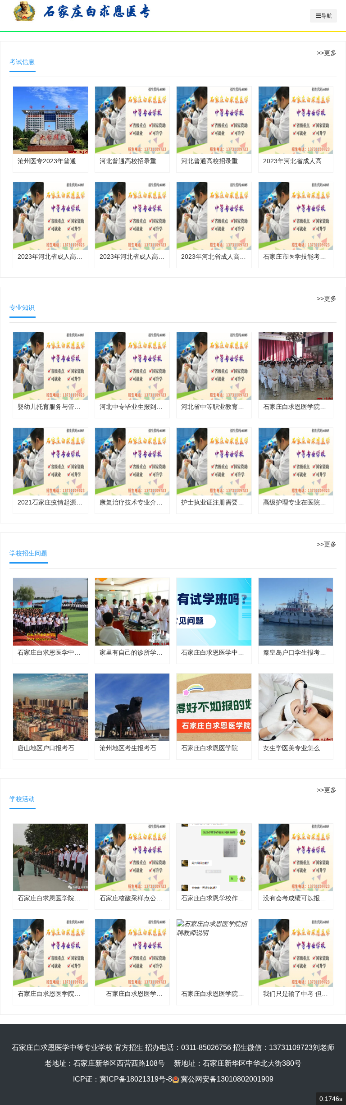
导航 (326, 16)
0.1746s (330, 1098)
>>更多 (327, 52)
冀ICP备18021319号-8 (136, 1079)
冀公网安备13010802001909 (227, 1079)
